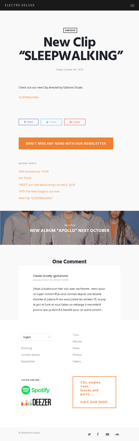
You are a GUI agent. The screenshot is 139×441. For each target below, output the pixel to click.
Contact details (30, 355)
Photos (77, 355)
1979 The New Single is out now (39, 191)
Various (70, 30)
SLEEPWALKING (29, 97)
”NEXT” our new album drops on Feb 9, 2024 (47, 185)
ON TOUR (25, 178)
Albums (77, 341)
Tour (76, 335)
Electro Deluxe (20, 5)
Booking (26, 348)
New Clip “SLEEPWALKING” (36, 198)
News (76, 348)
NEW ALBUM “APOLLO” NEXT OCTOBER (69, 228)
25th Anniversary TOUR (34, 171)
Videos (77, 361)
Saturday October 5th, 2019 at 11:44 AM (50, 280)
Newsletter (28, 361)
